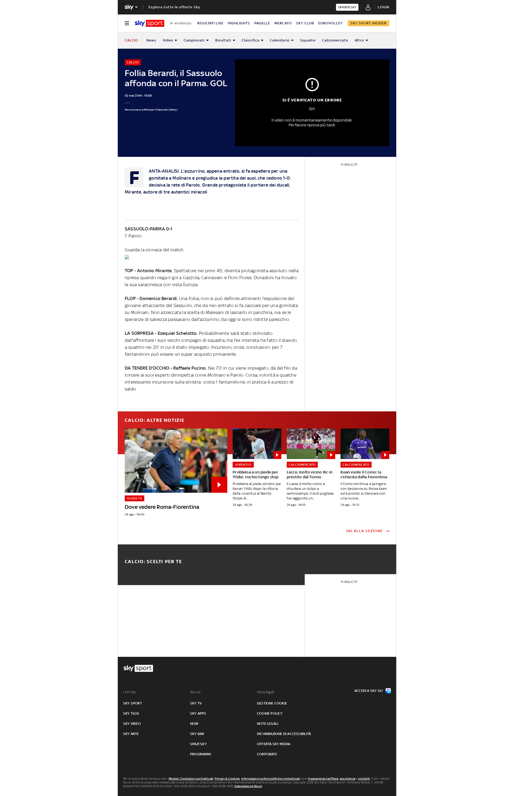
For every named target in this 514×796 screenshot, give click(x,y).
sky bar (197, 734)
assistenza (347, 778)
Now (194, 724)
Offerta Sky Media (273, 744)
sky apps (198, 713)
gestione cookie (272, 703)
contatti (364, 778)
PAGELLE (262, 23)
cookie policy (270, 713)
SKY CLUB (305, 23)
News (151, 40)
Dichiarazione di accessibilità (284, 734)
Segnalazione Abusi (248, 786)
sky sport (132, 703)
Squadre (308, 40)
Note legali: (266, 692)
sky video (132, 724)
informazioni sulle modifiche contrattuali (270, 778)
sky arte (131, 734)
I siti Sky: (130, 692)
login (383, 7)
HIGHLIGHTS (239, 23)
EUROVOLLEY (330, 23)
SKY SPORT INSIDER (368, 23)
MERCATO (283, 23)
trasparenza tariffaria (323, 778)
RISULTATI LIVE (210, 23)
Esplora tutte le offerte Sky (174, 7)
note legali (267, 724)
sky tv (196, 703)
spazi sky (198, 744)
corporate (267, 754)
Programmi (200, 754)
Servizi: (195, 692)
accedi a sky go (368, 691)
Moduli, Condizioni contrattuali (191, 778)
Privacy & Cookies (227, 778)
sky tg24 (131, 713)
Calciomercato (335, 40)
